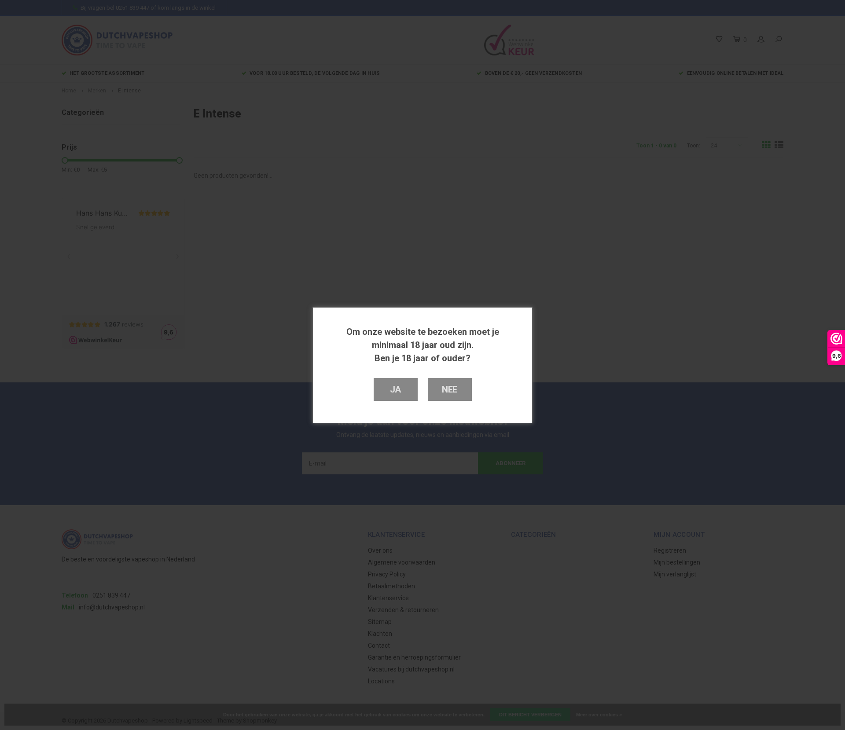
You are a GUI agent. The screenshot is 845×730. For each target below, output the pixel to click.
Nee (449, 389)
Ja (395, 389)
